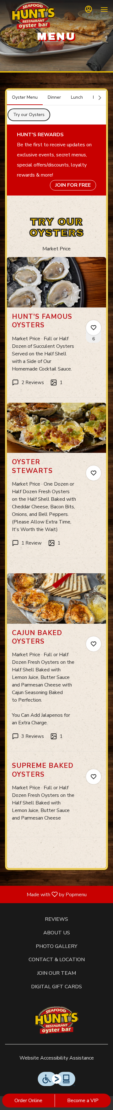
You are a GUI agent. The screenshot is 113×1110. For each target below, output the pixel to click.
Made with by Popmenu (46, 894)
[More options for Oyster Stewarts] (93, 473)
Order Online (28, 1100)
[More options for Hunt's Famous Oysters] (93, 327)
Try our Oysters (29, 115)
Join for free (73, 185)
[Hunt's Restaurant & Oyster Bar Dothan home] (33, 16)
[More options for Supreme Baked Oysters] (93, 776)
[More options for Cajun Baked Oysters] (93, 643)
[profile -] (88, 9)
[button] (56, 327)
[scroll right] (100, 98)
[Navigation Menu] (104, 9)
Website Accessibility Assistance (56, 1057)
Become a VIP (83, 1100)
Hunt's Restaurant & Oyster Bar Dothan (56, 1020)
